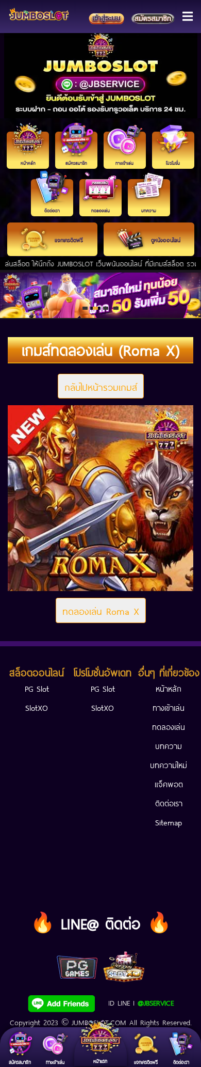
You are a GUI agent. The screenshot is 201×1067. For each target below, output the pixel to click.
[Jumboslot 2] (100, 295)
